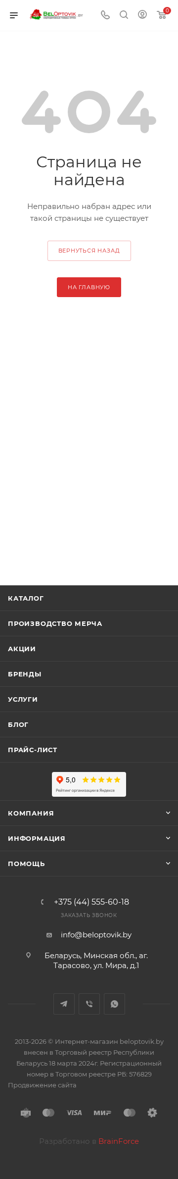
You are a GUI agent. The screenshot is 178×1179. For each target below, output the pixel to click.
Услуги (23, 699)
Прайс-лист (32, 750)
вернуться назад (89, 250)
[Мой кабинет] (142, 15)
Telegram (64, 1004)
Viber (89, 1004)
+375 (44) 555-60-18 (91, 902)
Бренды (25, 674)
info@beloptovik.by (96, 934)
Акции (22, 649)
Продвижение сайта (42, 1085)
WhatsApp (114, 1004)
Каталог (26, 598)
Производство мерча (55, 623)
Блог (18, 724)
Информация (37, 838)
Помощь (26, 864)
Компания (31, 813)
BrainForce (118, 1141)
